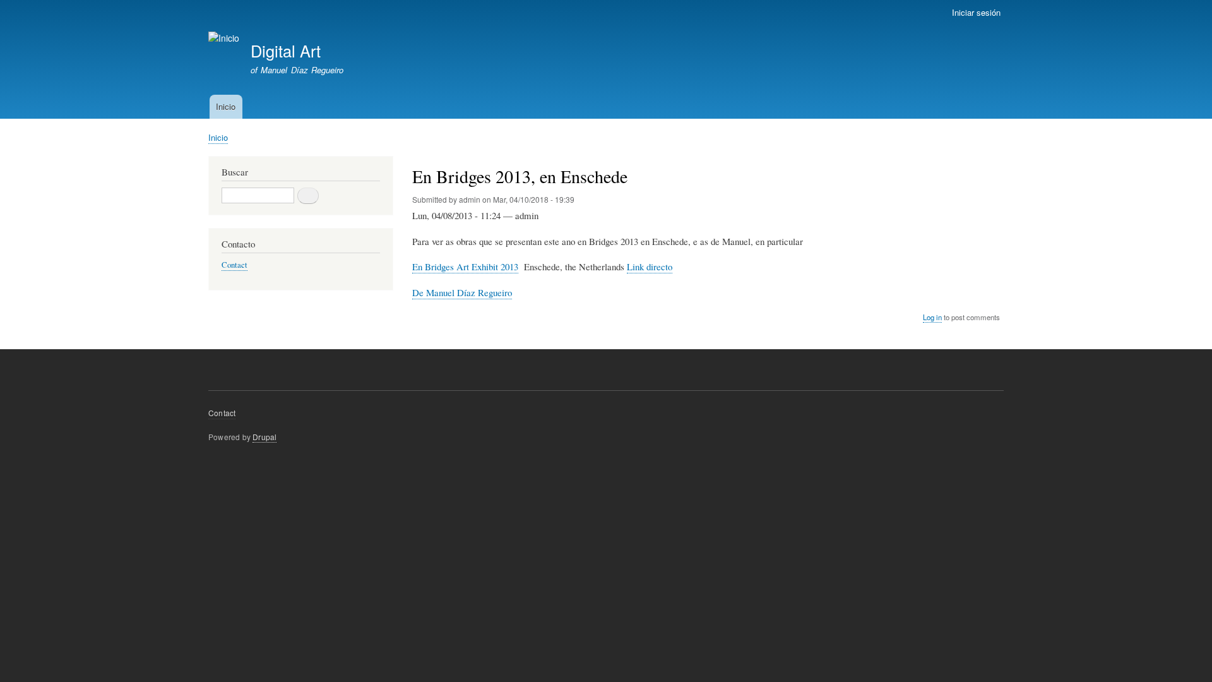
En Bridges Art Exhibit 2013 (465, 266)
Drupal (264, 436)
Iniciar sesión (976, 12)
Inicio (225, 106)
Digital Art (286, 50)
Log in (932, 317)
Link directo (649, 266)
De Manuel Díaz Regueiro (462, 292)
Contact (234, 265)
